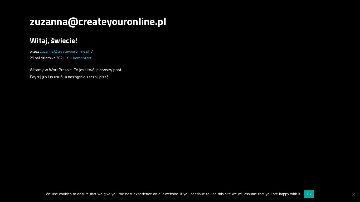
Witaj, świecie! (53, 40)
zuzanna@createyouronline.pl (64, 51)
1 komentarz (80, 58)
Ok (309, 194)
